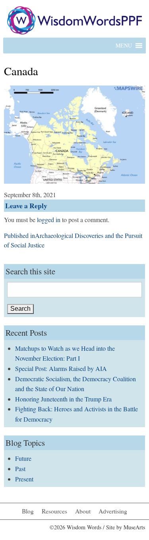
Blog (28, 511)
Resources (54, 511)
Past (20, 468)
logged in (48, 219)
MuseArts (134, 527)
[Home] (74, 19)
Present (24, 479)
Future (23, 458)
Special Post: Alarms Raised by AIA (61, 368)
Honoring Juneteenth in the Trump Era (63, 399)
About (83, 511)
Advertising (113, 511)
